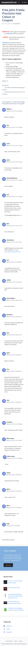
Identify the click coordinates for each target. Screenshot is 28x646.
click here (10, 33)
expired (6, 85)
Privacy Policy (9, 641)
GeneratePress (23, 643)
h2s (7, 81)
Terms (15, 641)
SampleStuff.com (9, 2)
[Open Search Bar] (19, 2)
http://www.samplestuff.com (12, 252)
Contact (20, 641)
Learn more (8, 565)
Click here (5, 42)
